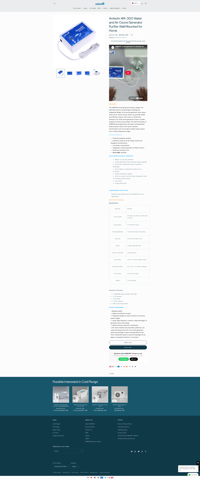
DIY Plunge (56, 427)
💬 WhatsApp (123, 359)
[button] (54, 3)
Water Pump (56, 430)
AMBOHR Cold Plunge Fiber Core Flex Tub (80, 405)
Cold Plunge (56, 424)
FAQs (86, 433)
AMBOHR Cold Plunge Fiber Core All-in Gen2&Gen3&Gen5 (61, 405)
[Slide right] (103, 73)
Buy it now (127, 347)
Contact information (105, 472)
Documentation (90, 427)
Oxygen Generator (58, 435)
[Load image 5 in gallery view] (97, 73)
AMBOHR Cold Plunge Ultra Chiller (119, 405)
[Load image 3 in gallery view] (79, 73)
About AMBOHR (90, 424)
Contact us (88, 430)
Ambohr (59, 472)
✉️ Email (133, 359)
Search (87, 435)
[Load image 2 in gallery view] (70, 73)
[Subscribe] (82, 451)
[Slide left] (54, 73)
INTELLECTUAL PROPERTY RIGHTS (128, 435)
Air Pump (55, 433)
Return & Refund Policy (125, 424)
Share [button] (112, 373)
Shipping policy (122, 430)
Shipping (111, 37)
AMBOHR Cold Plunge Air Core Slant (100, 405)
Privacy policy (122, 433)
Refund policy (66, 472)
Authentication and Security (126, 438)
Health (87, 438)
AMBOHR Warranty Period (93, 441)
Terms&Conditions (123, 427)
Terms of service (84, 472)
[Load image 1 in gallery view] (61, 73)
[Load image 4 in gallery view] (88, 73)
